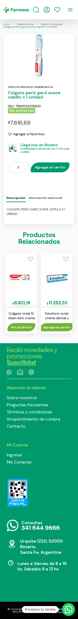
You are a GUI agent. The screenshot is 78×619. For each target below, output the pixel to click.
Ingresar (14, 455)
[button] (26, 134)
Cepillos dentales (20, 87)
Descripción (15, 198)
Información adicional (45, 198)
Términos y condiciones (29, 412)
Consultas (40, 526)
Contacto (16, 426)
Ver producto (21, 327)
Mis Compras (19, 462)
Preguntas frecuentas (27, 405)
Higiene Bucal (25, 24)
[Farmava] (16, 9)
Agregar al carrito (50, 167)
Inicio (6, 24)
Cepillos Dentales (51, 24)
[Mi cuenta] (47, 10)
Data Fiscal (17, 493)
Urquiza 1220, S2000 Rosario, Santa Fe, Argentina (41, 546)
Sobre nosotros (22, 397)
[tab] (15, 198)
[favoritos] (57, 10)
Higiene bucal (43, 87)
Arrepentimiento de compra (33, 419)
